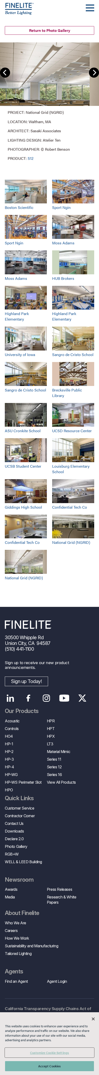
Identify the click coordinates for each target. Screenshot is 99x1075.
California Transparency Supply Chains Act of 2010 (48, 1011)
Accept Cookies (49, 1066)
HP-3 (9, 759)
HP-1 (9, 744)
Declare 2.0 (14, 838)
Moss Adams (63, 243)
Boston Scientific (19, 207)
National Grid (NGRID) (71, 542)
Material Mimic (58, 751)
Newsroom (19, 879)
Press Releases (59, 889)
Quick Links (19, 798)
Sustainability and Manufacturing (31, 945)
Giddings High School (23, 507)
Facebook (28, 698)
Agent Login (57, 981)
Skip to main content (17, 12)
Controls (12, 728)
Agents (14, 971)
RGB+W (12, 854)
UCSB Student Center (23, 466)
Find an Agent (16, 981)
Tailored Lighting (18, 953)
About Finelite (22, 913)
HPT (51, 728)
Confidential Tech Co (69, 507)
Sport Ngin (61, 207)
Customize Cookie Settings (49, 1052)
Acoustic (12, 721)
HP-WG (11, 774)
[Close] (93, 1019)
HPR (51, 721)
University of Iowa (20, 354)
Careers (11, 930)
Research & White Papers (61, 900)
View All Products (61, 782)
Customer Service (19, 808)
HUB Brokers (63, 278)
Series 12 (54, 767)
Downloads (14, 831)
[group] (49, 102)
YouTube (64, 698)
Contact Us (14, 823)
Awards (11, 889)
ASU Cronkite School (23, 430)
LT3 (50, 744)
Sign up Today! (26, 681)
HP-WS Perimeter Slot (23, 782)
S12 (30, 158)
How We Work (17, 938)
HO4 (9, 736)
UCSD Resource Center (72, 430)
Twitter (82, 698)
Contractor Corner (20, 815)
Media (10, 897)
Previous (5, 73)
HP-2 (9, 751)
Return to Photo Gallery (49, 30)
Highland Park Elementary (17, 316)
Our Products (22, 711)
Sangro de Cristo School (72, 354)
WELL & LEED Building (23, 861)
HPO (9, 790)
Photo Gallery (16, 846)
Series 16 (54, 774)
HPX (51, 736)
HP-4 (9, 767)
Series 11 (54, 759)
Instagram (46, 698)
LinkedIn (10, 698)
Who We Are (15, 922)
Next (94, 73)
